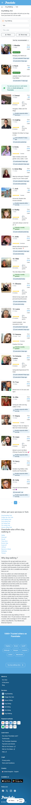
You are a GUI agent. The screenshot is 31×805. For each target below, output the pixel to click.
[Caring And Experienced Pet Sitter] (15, 367)
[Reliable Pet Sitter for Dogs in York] (15, 130)
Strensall (3, 537)
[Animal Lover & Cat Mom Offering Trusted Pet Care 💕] (15, 447)
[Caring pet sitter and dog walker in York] (15, 404)
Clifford (3, 547)
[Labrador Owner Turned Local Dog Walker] (15, 73)
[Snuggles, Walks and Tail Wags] (15, 105)
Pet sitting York (5, 525)
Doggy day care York (7, 517)
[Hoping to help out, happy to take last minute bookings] (15, 423)
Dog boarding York (6, 515)
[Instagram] (11, 790)
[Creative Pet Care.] (15, 343)
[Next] (19, 502)
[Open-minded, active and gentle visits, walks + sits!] (15, 155)
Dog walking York (6, 519)
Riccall (3, 539)
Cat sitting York (5, 523)
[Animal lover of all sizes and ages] (15, 387)
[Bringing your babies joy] (15, 53)
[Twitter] (7, 790)
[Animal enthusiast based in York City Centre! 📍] (15, 245)
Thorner (3, 553)
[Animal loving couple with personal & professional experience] (15, 294)
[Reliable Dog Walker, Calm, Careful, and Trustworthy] (15, 468)
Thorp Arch (4, 541)
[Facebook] (3, 790)
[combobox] (15, 21)
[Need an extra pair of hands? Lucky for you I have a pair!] (15, 176)
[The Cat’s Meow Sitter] (15, 268)
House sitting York (6, 527)
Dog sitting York (5, 521)
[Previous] (12, 502)
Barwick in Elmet (6, 549)
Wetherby (4, 551)
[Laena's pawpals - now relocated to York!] (15, 319)
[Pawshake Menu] (2, 3)
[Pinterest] (15, 790)
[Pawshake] (10, 2)
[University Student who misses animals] (15, 196)
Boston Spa (4, 543)
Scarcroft (4, 545)
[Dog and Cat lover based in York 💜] (15, 488)
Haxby (3, 535)
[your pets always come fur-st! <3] (15, 220)
